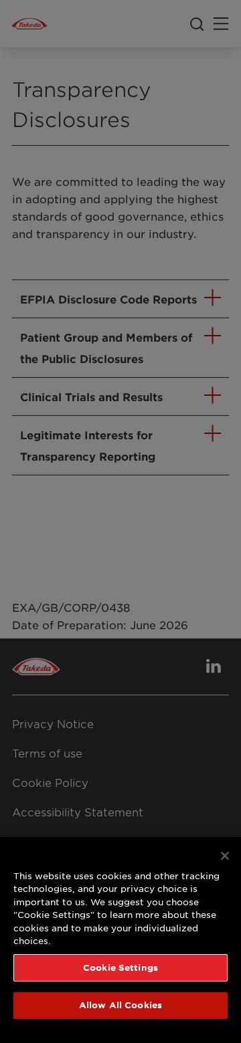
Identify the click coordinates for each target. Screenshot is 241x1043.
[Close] (225, 856)
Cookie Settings (120, 967)
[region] (120, 940)
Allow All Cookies (120, 1005)
